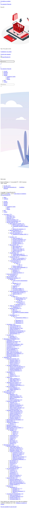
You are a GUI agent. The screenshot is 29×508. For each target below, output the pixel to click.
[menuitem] (5, 71)
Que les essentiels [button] (5, 506)
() (8, 214)
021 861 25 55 (7, 185)
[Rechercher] (1, 86)
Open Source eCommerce (20, 193)
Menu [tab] (5, 197)
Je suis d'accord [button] (12, 506)
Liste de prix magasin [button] (6, 54)
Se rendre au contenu (5, 1)
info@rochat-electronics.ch (10, 187)
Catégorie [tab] (6, 198)
